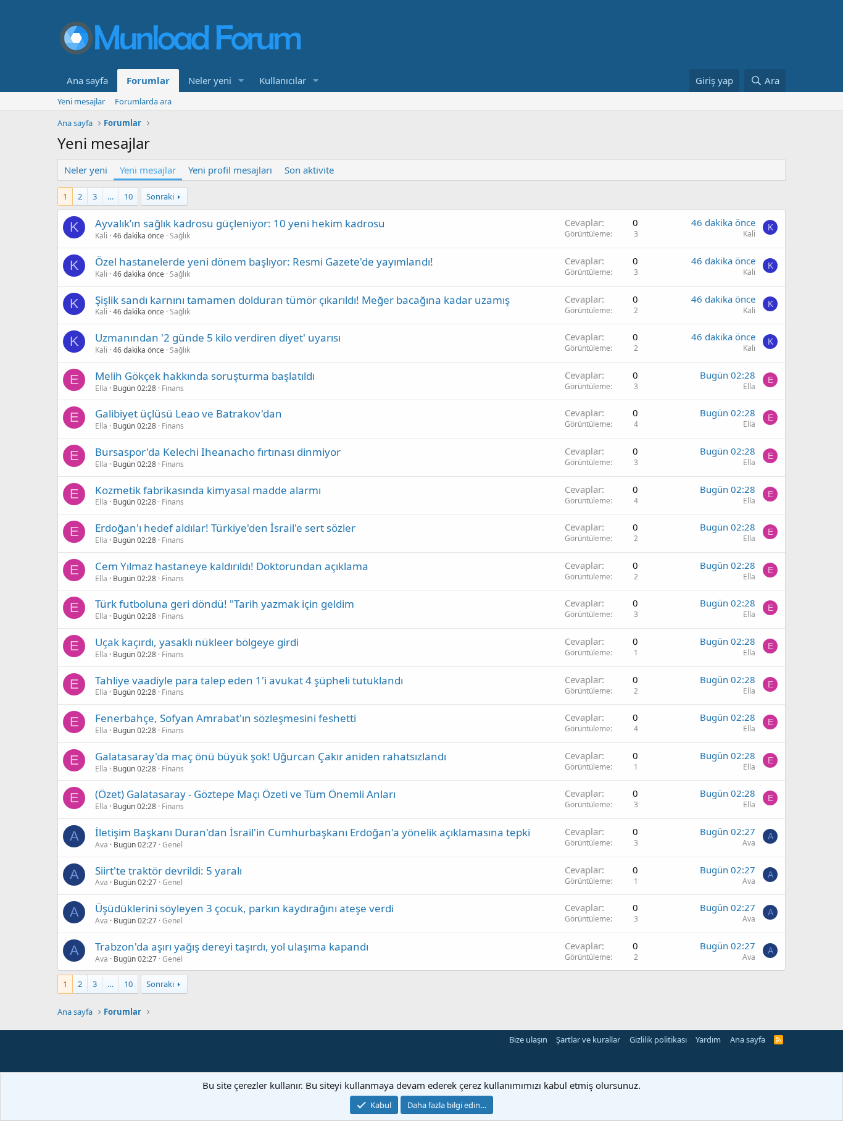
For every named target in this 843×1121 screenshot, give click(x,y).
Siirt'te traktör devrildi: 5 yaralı (168, 870)
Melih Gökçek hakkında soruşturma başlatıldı (205, 376)
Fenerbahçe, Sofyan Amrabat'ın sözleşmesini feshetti (225, 718)
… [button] (110, 196)
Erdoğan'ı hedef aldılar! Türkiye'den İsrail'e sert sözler (225, 528)
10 (128, 196)
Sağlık (180, 235)
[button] (241, 80)
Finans (173, 388)
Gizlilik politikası (658, 1039)
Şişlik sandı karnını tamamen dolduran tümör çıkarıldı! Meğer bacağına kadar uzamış (302, 300)
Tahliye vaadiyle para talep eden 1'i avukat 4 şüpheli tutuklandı (249, 680)
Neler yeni (209, 80)
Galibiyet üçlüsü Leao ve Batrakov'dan (188, 413)
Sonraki (160, 196)
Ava (101, 844)
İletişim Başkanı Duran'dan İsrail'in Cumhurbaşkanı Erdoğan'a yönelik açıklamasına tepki (312, 832)
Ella (101, 388)
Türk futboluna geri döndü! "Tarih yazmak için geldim (224, 604)
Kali (101, 235)
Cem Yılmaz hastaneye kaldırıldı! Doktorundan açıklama (231, 566)
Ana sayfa (87, 80)
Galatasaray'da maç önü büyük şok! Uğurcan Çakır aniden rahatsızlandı (270, 756)
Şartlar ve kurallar (588, 1039)
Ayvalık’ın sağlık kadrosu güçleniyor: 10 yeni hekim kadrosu (240, 223)
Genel (172, 844)
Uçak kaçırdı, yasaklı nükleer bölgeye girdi (197, 642)
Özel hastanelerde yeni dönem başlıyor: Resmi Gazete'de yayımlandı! (264, 261)
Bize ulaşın (528, 1039)
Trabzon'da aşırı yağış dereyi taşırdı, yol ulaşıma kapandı (231, 946)
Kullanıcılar (282, 80)
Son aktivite (309, 170)
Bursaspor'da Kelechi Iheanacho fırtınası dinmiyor (218, 452)
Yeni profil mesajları (230, 170)
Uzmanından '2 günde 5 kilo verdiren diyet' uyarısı (218, 337)
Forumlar (148, 80)
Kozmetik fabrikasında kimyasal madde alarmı (208, 490)
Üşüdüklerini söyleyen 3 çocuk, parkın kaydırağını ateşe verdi (244, 908)
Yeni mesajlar (81, 101)
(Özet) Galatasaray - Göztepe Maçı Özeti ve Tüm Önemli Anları (245, 794)
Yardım (708, 1039)
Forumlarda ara (143, 101)
